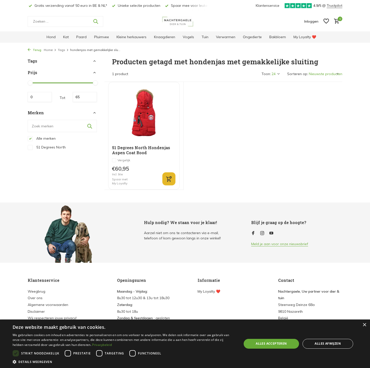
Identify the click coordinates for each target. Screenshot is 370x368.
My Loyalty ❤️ (304, 37)
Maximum (85, 97)
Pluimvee (101, 37)
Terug (36, 50)
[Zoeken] (95, 21)
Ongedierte (252, 37)
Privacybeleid (102, 345)
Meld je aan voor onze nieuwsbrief (279, 244)
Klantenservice (267, 5)
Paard (81, 37)
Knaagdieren (164, 37)
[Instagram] (262, 233)
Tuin (205, 37)
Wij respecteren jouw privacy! (52, 318)
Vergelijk (124, 160)
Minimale (40, 97)
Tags (61, 50)
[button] (124, 361)
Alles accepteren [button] (271, 343)
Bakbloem (277, 37)
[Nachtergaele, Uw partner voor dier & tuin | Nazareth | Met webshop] (185, 21)
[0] (335, 21)
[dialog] (185, 344)
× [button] (364, 325)
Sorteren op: (297, 74)
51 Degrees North (50, 147)
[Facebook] (253, 233)
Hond (51, 37)
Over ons (35, 298)
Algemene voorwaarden (48, 304)
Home (48, 50)
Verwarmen (225, 37)
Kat (66, 37)
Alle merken (45, 138)
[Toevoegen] (168, 178)
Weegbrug (36, 291)
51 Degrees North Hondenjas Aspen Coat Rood (141, 150)
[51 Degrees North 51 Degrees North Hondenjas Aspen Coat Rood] (144, 113)
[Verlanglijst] (326, 21)
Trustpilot (334, 5)
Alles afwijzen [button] (328, 343)
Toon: (266, 74)
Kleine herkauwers (131, 37)
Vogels (188, 37)
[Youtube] (271, 233)
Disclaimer (36, 311)
